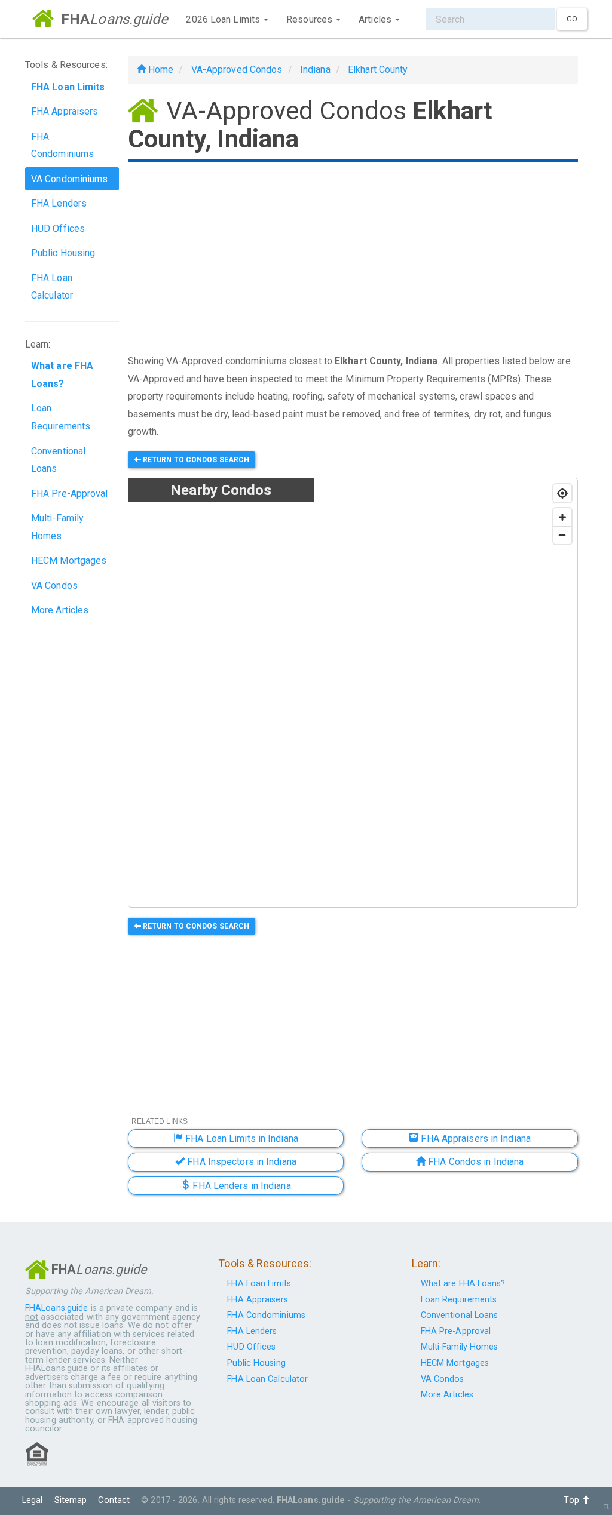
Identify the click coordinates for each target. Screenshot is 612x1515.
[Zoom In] (562, 517)
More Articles (59, 610)
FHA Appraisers (64, 111)
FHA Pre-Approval (69, 493)
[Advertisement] (353, 259)
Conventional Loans (58, 460)
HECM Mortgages (68, 560)
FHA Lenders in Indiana (240, 1185)
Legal (32, 1500)
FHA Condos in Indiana (475, 1161)
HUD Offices (58, 228)
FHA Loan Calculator (52, 287)
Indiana (315, 69)
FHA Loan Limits (259, 1284)
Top (572, 1500)
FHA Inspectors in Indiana (240, 1161)
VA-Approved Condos (237, 69)
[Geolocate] (562, 493)
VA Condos (54, 585)
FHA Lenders (59, 203)
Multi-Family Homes (57, 527)
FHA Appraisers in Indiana (474, 1138)
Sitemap (70, 1500)
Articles (376, 19)
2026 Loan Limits (224, 19)
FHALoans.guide (56, 1308)
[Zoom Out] (562, 535)
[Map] (445, 693)
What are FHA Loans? (463, 1284)
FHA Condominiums (62, 145)
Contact (114, 1500)
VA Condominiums (69, 179)
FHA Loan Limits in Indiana (240, 1138)
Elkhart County (378, 69)
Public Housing (63, 253)
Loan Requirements (60, 417)
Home (160, 69)
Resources (310, 19)
